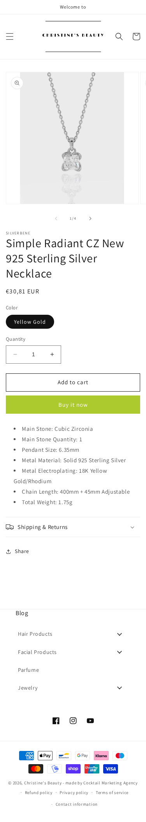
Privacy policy (74, 792)
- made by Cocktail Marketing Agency (100, 783)
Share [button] (22, 551)
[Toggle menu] (119, 634)
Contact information (77, 804)
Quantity (15, 339)
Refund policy (39, 792)
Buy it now (73, 404)
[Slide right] (90, 218)
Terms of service (112, 792)
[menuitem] (73, 634)
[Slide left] (56, 218)
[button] (9, 36)
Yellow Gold (30, 321)
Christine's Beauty (43, 783)
